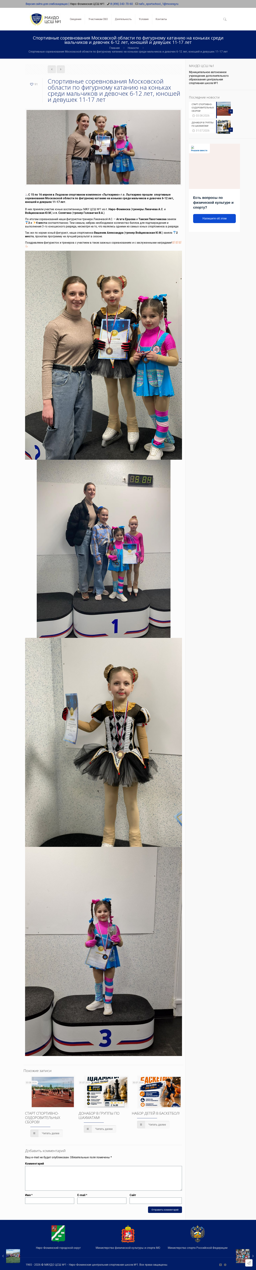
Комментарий (34, 1163)
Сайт (133, 1195)
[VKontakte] (220, 1264)
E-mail (82, 1195)
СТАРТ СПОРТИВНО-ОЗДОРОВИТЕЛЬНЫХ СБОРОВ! (42, 1117)
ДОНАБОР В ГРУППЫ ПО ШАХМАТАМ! (99, 1115)
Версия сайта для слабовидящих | (47, 4)
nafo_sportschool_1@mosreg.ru (158, 4)
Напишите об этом (215, 218)
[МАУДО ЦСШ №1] (45, 16)
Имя (29, 1195)
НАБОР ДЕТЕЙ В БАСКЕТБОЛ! (156, 1113)
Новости (133, 48)
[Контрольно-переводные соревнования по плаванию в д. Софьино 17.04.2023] (246, 1256)
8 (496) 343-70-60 (121, 4)
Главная (114, 48)
